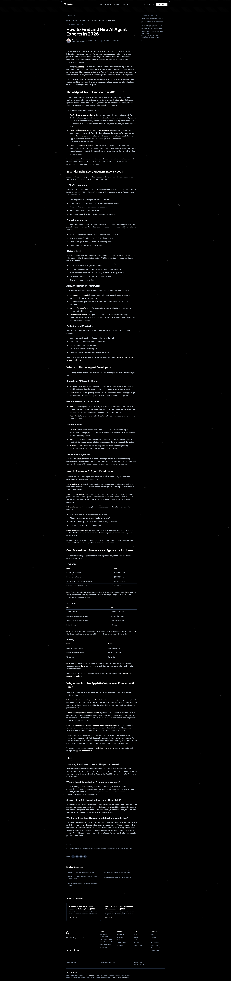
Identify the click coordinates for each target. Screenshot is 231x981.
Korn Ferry (80, 67)
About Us (153, 934)
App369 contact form (83, 751)
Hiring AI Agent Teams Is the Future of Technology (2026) (82, 884)
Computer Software (122, 942)
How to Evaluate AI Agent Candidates (152, 28)
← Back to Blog (70, 15)
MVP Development (105, 944)
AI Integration (103, 947)
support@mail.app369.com (107, 962)
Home (68, 20)
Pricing (125, 4)
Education (120, 937)
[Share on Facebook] (81, 856)
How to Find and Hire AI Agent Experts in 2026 (80, 872)
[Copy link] (85, 856)
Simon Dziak (90, 975)
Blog (101, 4)
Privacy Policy (155, 950)
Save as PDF (115, 40)
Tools (135, 940)
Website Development (106, 939)
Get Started (161, 4)
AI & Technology (81, 20)
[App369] (67, 933)
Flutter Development (106, 942)
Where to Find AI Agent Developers (151, 25)
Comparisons (138, 945)
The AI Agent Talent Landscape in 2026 (152, 18)
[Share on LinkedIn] (77, 856)
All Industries (120, 945)
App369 (80, 459)
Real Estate (120, 940)
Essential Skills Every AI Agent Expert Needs (152, 22)
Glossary (136, 937)
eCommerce (120, 934)
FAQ (142, 40)
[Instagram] (67, 950)
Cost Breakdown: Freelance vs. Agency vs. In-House (152, 32)
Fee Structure (155, 942)
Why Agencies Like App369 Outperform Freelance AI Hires (150, 36)
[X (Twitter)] (70, 950)
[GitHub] (78, 950)
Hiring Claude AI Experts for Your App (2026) (116, 872)
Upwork (73, 406)
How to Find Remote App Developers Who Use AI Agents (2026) (81, 877)
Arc (71, 386)
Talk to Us (147, 4)
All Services (103, 950)
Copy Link (106, 40)
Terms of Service (156, 948)
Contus (121, 100)
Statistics (136, 942)
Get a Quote (154, 945)
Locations (154, 940)
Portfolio (108, 4)
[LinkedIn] (74, 950)
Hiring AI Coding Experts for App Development (116, 877)
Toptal (72, 393)
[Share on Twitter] (73, 856)
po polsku (125, 977)
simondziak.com (115, 977)
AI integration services (105, 748)
